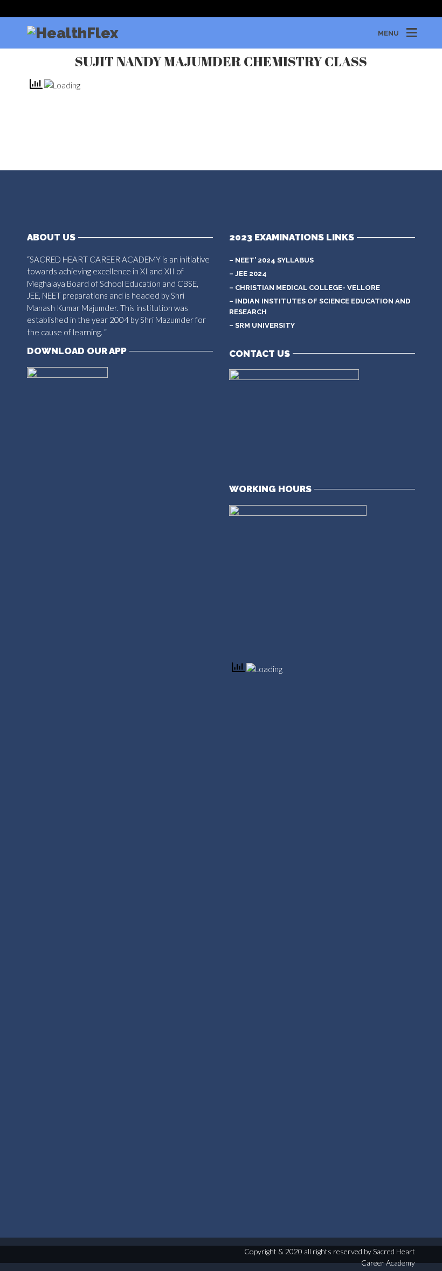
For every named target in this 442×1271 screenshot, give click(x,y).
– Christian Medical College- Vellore (304, 288)
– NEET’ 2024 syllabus (271, 260)
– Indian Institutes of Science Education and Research (319, 306)
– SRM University (262, 325)
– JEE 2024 (248, 274)
